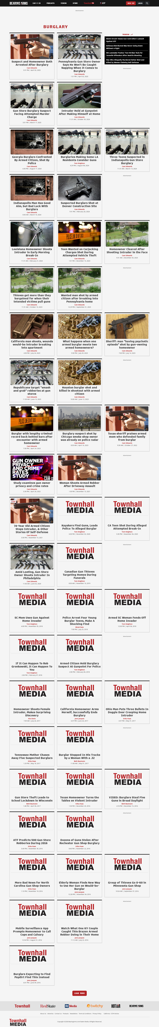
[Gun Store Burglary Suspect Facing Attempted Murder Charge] (32, 96)
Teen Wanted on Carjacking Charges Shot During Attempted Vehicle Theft (79, 252)
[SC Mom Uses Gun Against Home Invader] (32, 599)
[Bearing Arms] (18, 3)
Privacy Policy (97, 1014)
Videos (64, 3)
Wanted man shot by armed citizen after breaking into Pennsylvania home (79, 298)
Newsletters (74, 1014)
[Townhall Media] (17, 1022)
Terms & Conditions (85, 1014)
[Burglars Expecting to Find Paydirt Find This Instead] (32, 955)
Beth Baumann (79, 761)
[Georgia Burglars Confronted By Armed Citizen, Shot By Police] (32, 142)
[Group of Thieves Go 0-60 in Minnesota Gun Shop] (127, 864)
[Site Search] (147, 3)
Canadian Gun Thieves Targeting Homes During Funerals (79, 574)
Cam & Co (36, 3)
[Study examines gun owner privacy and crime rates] (32, 468)
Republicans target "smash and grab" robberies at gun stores (31, 390)
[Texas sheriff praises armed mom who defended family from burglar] (127, 418)
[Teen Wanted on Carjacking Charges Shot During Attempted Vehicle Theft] (79, 234)
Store (75, 3)
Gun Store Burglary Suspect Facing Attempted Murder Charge (32, 113)
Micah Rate (79, 627)
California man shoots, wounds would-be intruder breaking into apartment (32, 344)
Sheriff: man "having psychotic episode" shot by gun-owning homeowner (127, 344)
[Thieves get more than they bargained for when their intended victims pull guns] (32, 280)
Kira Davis (32, 719)
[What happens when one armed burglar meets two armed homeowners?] (79, 326)
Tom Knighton (79, 163)
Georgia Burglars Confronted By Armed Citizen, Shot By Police (32, 160)
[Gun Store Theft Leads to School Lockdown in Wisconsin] (32, 779)
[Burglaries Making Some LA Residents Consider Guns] (79, 142)
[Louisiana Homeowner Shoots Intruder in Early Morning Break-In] (32, 234)
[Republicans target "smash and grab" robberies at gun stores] (32, 372)
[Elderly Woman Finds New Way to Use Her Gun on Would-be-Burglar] (79, 864)
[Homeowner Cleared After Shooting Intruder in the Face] (127, 234)
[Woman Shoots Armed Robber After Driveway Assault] (79, 468)
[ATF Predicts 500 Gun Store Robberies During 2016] (32, 821)
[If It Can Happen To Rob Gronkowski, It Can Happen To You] (32, 645)
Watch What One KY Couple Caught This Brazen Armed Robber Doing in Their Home (79, 931)
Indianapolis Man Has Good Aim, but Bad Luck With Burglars (32, 206)
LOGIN (140, 3)
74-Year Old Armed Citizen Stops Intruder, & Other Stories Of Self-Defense (32, 529)
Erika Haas (127, 719)
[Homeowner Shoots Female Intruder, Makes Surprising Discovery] (32, 690)
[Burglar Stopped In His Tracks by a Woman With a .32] (79, 736)
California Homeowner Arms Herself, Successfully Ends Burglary (79, 712)
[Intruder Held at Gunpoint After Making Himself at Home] (79, 96)
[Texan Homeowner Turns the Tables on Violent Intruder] (79, 779)
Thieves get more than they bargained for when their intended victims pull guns (32, 298)
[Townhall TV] (89, 3)
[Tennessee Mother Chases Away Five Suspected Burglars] (32, 736)
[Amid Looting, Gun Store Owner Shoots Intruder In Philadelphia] (32, 557)
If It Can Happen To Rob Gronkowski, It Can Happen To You (32, 666)
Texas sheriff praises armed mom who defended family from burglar (127, 436)
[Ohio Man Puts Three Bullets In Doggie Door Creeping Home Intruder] (127, 690)
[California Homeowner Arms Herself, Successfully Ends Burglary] (79, 690)
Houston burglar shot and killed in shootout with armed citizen (79, 390)
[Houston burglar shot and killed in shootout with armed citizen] (79, 372)
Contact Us (58, 1014)
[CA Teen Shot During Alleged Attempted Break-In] (127, 507)
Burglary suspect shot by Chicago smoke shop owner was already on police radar (79, 436)
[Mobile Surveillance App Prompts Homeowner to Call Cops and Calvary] (32, 910)
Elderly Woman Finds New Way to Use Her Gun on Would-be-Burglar (79, 885)
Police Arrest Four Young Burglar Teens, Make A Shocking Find (79, 620)
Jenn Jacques (79, 719)
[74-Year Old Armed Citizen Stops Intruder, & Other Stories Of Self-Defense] (32, 511)
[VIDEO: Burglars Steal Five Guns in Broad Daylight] (127, 779)
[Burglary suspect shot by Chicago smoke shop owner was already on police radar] (79, 418)
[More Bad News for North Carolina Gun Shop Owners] (32, 864)
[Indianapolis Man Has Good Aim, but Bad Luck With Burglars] (32, 188)
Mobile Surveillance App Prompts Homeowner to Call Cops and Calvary (32, 931)
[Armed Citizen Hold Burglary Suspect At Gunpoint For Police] (79, 645)
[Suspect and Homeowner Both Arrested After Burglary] (32, 46)
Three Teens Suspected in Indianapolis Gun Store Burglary (127, 160)
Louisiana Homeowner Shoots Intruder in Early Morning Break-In (32, 252)
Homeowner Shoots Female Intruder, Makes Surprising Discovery (32, 712)
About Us (43, 1014)
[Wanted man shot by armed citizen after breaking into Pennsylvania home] (79, 280)
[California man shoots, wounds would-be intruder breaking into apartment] (32, 326)
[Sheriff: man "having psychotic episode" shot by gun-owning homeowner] (127, 326)
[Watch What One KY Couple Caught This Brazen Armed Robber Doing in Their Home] (79, 910)
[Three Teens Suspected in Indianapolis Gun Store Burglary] (127, 142)
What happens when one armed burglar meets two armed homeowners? (79, 344)
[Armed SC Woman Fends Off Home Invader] (127, 599)
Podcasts (50, 3)
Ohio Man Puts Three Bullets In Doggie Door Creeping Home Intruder (127, 712)
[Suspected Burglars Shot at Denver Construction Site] (79, 188)
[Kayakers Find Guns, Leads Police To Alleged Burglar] (79, 507)
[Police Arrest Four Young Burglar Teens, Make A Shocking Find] (79, 599)
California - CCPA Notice (111, 1014)
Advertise (50, 1014)
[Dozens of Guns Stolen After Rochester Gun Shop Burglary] (79, 821)
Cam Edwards (32, 68)
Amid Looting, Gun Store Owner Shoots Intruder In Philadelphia (32, 575)
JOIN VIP (130, 3)
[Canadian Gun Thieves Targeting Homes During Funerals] (79, 553)
